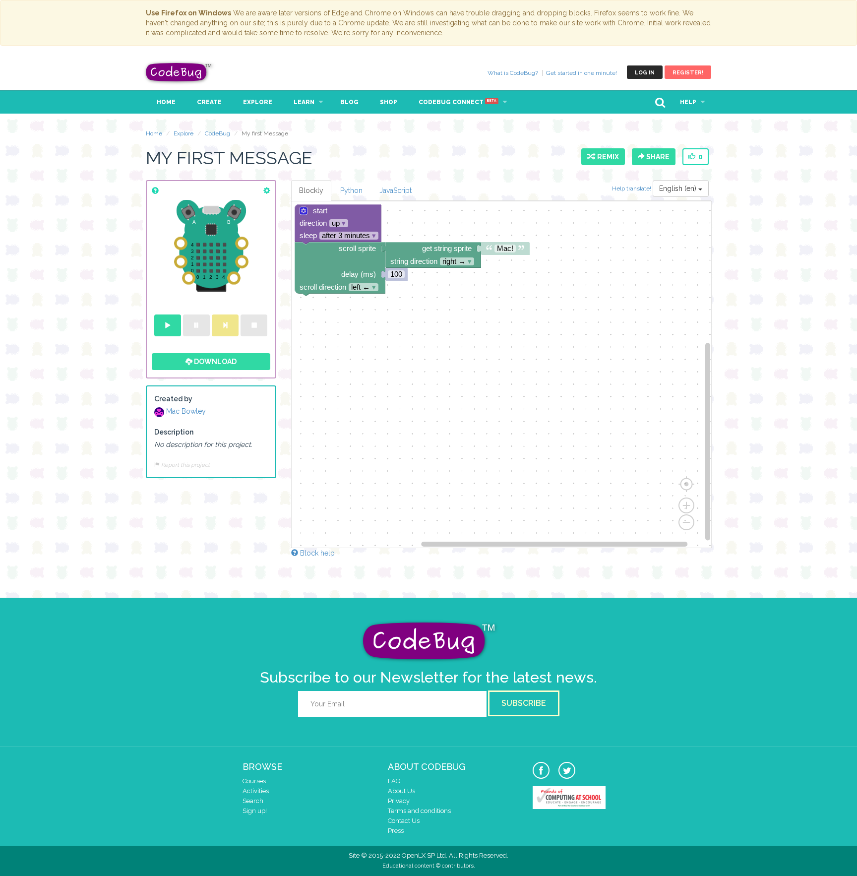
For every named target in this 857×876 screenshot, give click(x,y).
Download (214, 362)
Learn (304, 102)
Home (166, 102)
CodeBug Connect (457, 102)
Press (396, 830)
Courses (254, 781)
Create (209, 102)
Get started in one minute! (581, 72)
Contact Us (404, 820)
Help (688, 102)
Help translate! (632, 188)
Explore (257, 102)
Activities (256, 791)
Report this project (185, 464)
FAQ (394, 781)
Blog (349, 102)
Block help (316, 553)
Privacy (399, 801)
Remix (606, 157)
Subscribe (523, 703)
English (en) (678, 188)
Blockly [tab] (311, 190)
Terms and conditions (419, 810)
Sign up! (255, 810)
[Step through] (225, 325)
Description (173, 432)
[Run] (167, 325)
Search (253, 801)
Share (657, 157)
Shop (388, 102)
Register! (688, 72)
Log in (645, 72)
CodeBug (179, 72)
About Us (401, 791)
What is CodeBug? (513, 72)
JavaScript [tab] (395, 190)
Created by (173, 399)
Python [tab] (351, 190)
